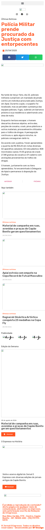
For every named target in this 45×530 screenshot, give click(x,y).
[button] (22, 3)
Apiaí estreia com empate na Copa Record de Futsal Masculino (22, 274)
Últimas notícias (9, 222)
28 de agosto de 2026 (8, 420)
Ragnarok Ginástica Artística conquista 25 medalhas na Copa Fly (21, 320)
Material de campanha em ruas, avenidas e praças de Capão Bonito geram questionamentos (21, 228)
